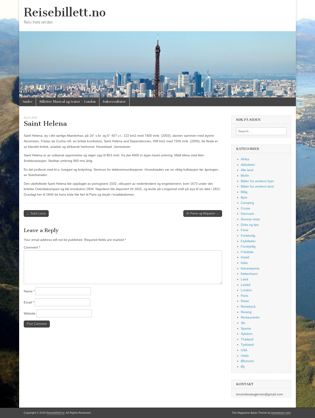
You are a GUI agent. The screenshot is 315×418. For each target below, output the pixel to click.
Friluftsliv (247, 252)
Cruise (245, 208)
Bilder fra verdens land (257, 186)
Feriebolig (248, 235)
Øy (243, 366)
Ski (243, 323)
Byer (244, 197)
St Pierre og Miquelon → (202, 213)
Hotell (245, 257)
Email (29, 302)
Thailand (247, 339)
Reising (246, 312)
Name (29, 291)
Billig (244, 192)
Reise (245, 301)
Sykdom (247, 334)
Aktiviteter (248, 165)
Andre (27, 102)
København (249, 274)
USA (244, 350)
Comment (32, 247)
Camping (247, 203)
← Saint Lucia (36, 213)
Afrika (245, 159)
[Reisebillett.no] (157, 48)
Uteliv (245, 355)
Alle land (30, 117)
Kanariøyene (250, 268)
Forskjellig (248, 246)
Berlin (245, 175)
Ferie (244, 230)
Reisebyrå (248, 306)
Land (244, 279)
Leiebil (245, 285)
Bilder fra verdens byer (257, 181)
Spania (246, 328)
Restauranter (250, 317)
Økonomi (247, 361)
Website (30, 313)
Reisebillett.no (65, 12)
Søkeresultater (114, 102)
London (246, 290)
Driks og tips (250, 225)
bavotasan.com (281, 413)
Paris (244, 295)
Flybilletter (248, 241)
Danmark (247, 213)
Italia (244, 263)
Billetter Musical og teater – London (67, 102)
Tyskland (247, 344)
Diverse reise (250, 219)
